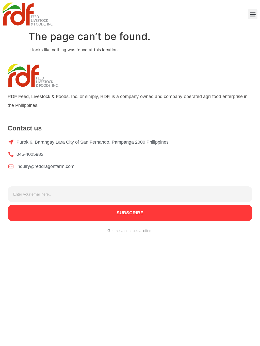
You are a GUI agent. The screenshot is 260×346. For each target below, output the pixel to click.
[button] (252, 14)
